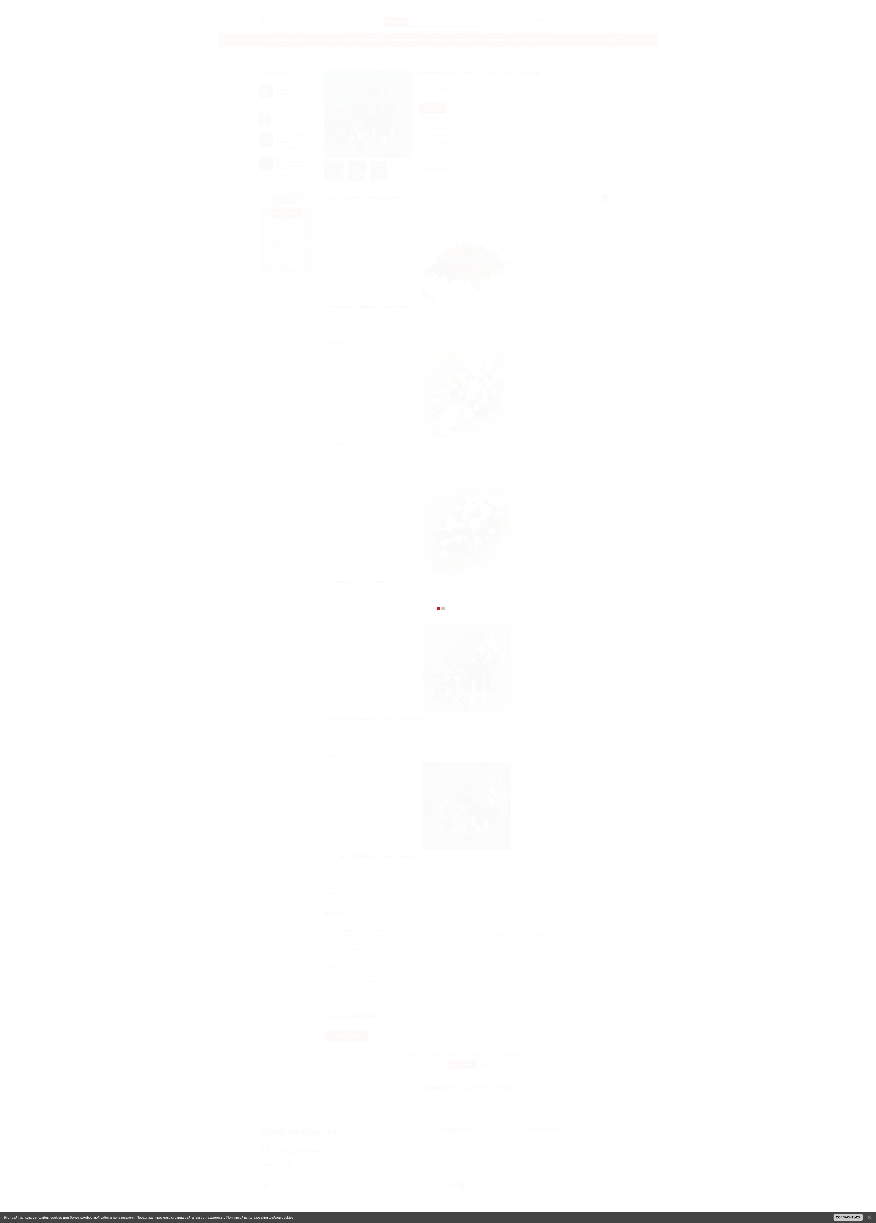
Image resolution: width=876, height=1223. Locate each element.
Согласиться (848, 1217)
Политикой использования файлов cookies (259, 1217)
